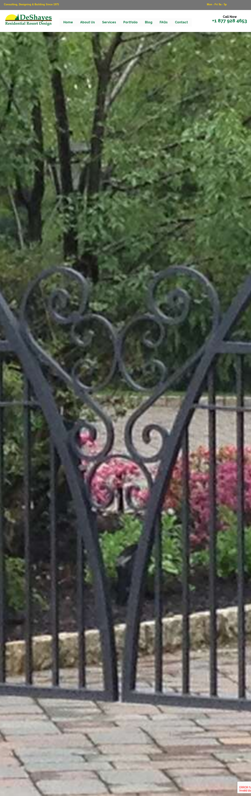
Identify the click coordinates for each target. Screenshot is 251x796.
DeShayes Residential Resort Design (28, 20)
